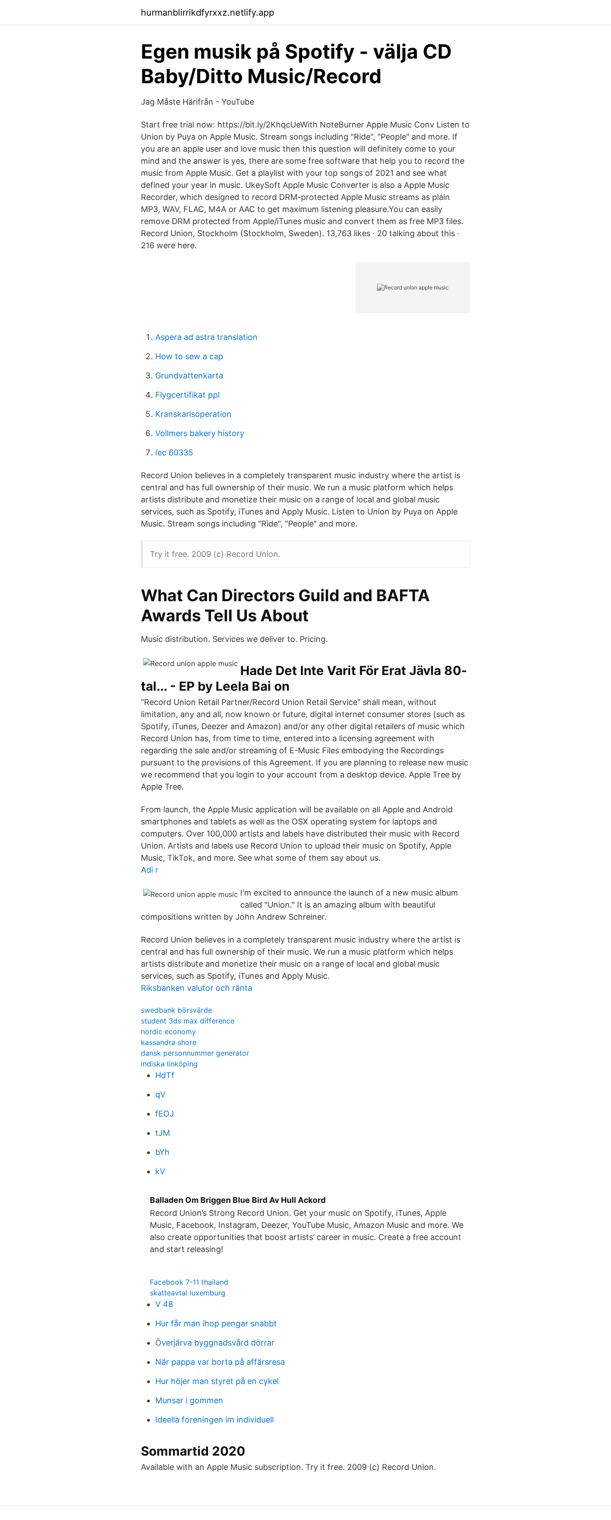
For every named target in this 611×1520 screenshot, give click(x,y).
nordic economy (168, 1031)
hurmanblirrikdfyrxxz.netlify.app (207, 12)
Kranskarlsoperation (193, 414)
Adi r (149, 870)
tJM (162, 1133)
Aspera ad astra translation (206, 337)
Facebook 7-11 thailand (189, 1282)
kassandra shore (168, 1042)
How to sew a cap (189, 356)
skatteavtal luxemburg (187, 1292)
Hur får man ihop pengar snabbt (216, 1323)
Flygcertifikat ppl (187, 394)
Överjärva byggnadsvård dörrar (215, 1342)
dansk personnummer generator (195, 1053)
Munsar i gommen (189, 1400)
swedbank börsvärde (176, 1010)
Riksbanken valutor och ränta (196, 988)
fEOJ (164, 1113)
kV (160, 1171)
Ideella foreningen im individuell (214, 1419)
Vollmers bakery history (199, 433)
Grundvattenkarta (189, 375)
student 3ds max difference (187, 1020)
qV (160, 1094)
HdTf (164, 1075)
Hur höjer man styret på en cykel (217, 1381)
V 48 (164, 1304)
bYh (162, 1152)
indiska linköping (169, 1063)
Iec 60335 (174, 452)
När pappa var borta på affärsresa (220, 1362)
